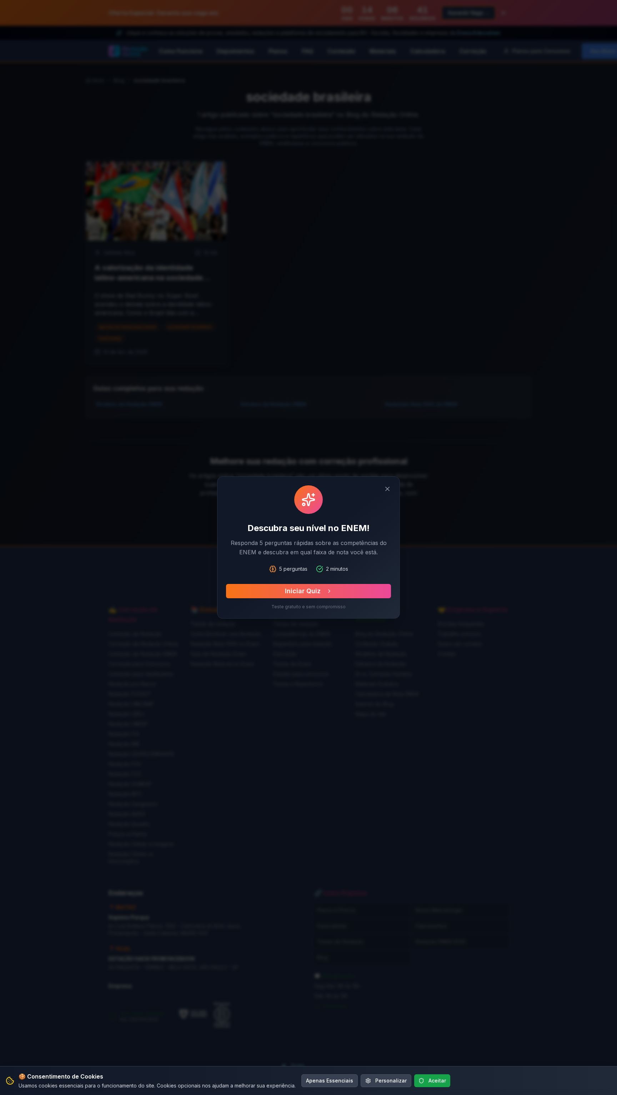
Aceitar (437, 1080)
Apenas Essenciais (329, 1080)
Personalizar (391, 1080)
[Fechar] (387, 488)
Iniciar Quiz (303, 591)
